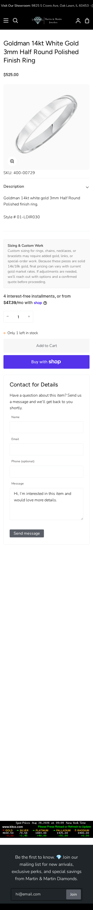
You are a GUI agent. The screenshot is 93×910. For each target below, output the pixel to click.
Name (15, 417)
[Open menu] (4, 20)
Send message (27, 533)
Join (73, 894)
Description (13, 186)
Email (15, 439)
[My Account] (76, 21)
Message (17, 483)
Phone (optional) (22, 461)
